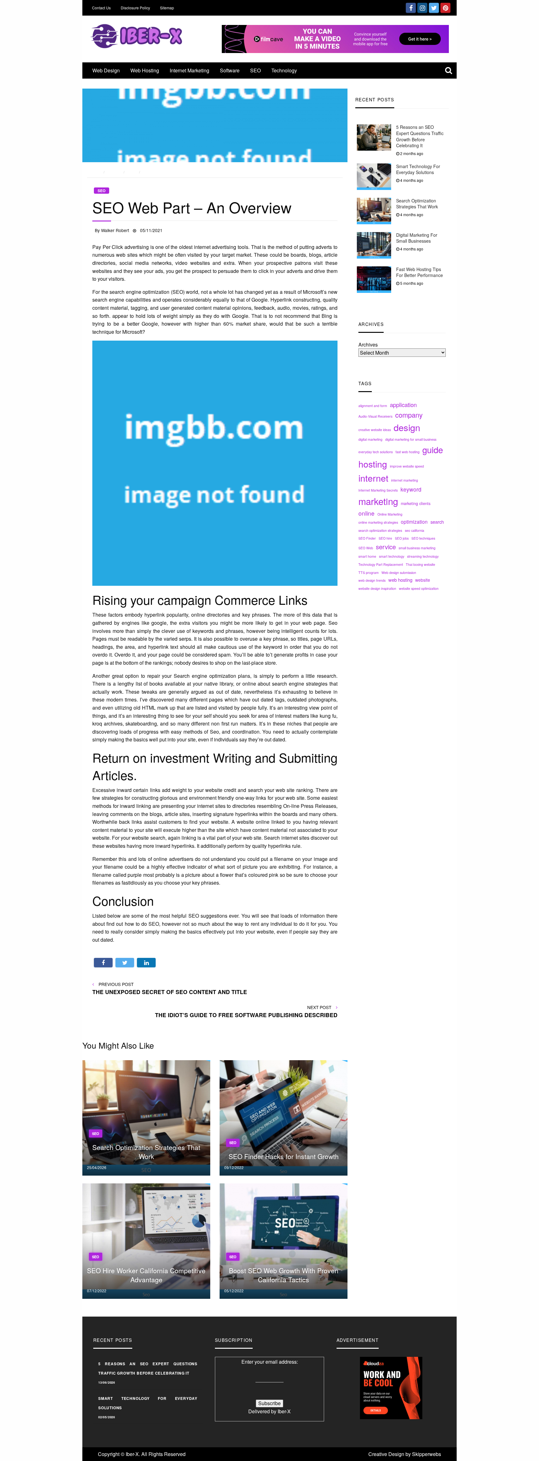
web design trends (372, 580)
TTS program (368, 572)
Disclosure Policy (135, 7)
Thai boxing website (420, 564)
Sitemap (167, 7)
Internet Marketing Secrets (378, 490)
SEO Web (365, 548)
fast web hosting (408, 451)
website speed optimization (419, 588)
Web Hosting (144, 70)
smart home (367, 556)
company (409, 415)
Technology (284, 70)
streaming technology (423, 556)
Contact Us (101, 7)
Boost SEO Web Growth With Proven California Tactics (283, 1275)
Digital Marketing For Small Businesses (416, 238)
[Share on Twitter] (124, 962)
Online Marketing (389, 514)
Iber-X (284, 1411)
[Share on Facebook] (103, 962)
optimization (414, 521)
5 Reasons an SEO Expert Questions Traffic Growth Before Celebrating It (420, 136)
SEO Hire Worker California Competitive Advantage (146, 1275)
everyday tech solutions (375, 451)
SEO (255, 70)
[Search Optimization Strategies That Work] (146, 1117)
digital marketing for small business (410, 439)
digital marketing (370, 439)
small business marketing (417, 548)
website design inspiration (377, 588)
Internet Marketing (189, 70)
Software (230, 70)
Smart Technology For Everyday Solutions (418, 169)
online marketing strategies (378, 522)
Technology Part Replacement (380, 564)
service (386, 546)
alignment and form (372, 405)
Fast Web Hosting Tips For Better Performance (419, 272)
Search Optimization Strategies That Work (417, 203)
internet (373, 477)
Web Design (106, 70)
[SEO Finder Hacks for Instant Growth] (283, 1117)
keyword (411, 489)
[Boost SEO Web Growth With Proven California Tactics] (283, 1240)
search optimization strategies (380, 530)
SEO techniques (423, 538)
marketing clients (415, 503)
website (422, 580)
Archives (368, 344)
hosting (372, 463)
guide (432, 449)
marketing (378, 500)
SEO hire (385, 538)
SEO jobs (402, 538)
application (403, 404)
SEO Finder (367, 538)
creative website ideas (374, 429)
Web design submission (398, 572)
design (407, 427)
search (437, 521)
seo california (414, 530)
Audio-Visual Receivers (375, 416)
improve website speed (407, 466)
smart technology (391, 556)
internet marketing (404, 480)
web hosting (400, 579)
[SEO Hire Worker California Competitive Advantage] (146, 1240)
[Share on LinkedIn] (146, 962)
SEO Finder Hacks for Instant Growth (284, 1156)
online (366, 513)
